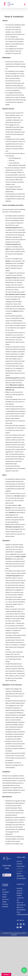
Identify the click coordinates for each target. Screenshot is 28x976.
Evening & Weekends (5, 905)
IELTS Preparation (5, 891)
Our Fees (19, 861)
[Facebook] (18, 924)
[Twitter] (24, 924)
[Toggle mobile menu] (25, 4)
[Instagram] (21, 924)
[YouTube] (21, 927)
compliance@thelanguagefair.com (11, 792)
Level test (19, 864)
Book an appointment (20, 875)
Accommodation (21, 878)
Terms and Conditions (20, 870)
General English (4, 896)
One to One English (5, 900)
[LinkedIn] (18, 927)
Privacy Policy (21, 866)
